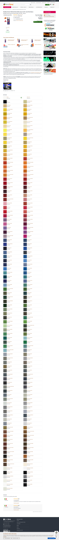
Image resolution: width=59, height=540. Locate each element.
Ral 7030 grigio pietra (29, 390)
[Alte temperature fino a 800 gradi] (50, 34)
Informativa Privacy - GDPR (20, 530)
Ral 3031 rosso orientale (30, 215)
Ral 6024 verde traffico (9, 333)
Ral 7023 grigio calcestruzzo (10, 386)
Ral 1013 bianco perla (29, 121)
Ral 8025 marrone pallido (30, 459)
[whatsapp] (50, 28)
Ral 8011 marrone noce (30, 439)
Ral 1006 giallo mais (29, 113)
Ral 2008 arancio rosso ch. (30, 166)
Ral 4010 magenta (29, 235)
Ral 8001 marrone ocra (30, 427)
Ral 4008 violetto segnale (30, 231)
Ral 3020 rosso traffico (9, 211)
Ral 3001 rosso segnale (30, 178)
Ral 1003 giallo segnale (9, 109)
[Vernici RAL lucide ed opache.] (50, 46)
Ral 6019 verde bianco (9, 325)
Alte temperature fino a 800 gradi (48, 37)
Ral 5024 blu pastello (9, 284)
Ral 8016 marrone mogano (30, 447)
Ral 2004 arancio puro (9, 166)
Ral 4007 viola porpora (9, 231)
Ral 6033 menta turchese (30, 345)
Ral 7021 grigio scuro (9, 382)
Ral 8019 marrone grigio (30, 451)
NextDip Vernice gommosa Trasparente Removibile (11, 40)
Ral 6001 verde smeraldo (10, 288)
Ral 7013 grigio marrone (30, 374)
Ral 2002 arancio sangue (10, 162)
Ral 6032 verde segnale (10, 345)
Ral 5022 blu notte (9, 280)
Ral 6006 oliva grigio (29, 296)
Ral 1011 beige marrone (30, 117)
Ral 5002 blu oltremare (9, 243)
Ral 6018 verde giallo (29, 321)
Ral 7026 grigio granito (9, 390)
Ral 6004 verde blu (29, 292)
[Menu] (57, 531)
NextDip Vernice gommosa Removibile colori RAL (24, 40)
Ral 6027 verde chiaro (29, 337)
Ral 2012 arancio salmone (30, 174)
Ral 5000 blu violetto (9, 239)
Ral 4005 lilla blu (9, 227)
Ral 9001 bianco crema (30, 463)
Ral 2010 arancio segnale (30, 170)
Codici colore (18, 528)
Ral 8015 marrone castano (10, 447)
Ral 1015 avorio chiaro (29, 125)
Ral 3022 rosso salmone (30, 211)
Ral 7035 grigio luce (9, 402)
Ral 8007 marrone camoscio (30, 435)
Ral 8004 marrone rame (10, 435)
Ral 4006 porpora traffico (30, 227)
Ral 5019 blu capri (29, 272)
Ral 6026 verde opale (9, 337)
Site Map (18, 525)
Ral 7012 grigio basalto (10, 374)
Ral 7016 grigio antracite (30, 378)
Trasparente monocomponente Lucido (36, 72)
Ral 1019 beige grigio (29, 133)
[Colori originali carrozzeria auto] (50, 40)
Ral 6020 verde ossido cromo (30, 325)
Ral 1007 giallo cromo (9, 117)
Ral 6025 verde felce (29, 333)
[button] (53, 5)
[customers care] (50, 24)
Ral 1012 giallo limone (9, 121)
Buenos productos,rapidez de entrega (49, 16)
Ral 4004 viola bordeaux (30, 223)
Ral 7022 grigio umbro (29, 382)
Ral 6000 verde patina (29, 284)
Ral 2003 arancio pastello (30, 162)
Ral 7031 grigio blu (9, 394)
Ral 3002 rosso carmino (10, 182)
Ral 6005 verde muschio (10, 296)
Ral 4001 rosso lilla (9, 219)
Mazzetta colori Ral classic (38, 44)
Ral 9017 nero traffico (29, 484)
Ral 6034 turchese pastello (10, 349)
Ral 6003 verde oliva (9, 292)
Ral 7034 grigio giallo (29, 398)
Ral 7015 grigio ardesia (9, 378)
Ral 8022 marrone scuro (10, 455)
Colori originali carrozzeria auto (48, 43)
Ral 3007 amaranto (9, 190)
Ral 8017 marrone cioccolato (10, 451)
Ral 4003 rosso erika (9, 223)
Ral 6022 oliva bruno (29, 329)
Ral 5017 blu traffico (29, 268)
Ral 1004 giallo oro (29, 109)
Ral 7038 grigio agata (29, 406)
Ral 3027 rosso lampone (10, 215)
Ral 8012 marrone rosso (10, 443)
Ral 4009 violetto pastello (10, 235)
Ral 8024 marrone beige (10, 459)
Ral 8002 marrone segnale (10, 431)
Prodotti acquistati (16, 503)
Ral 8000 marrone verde (10, 427)
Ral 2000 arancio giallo (9, 158)
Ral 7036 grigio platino (29, 402)
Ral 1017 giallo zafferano (30, 129)
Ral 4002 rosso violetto (30, 219)
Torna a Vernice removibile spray (8, 37)
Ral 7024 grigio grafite (29, 386)
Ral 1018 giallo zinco (9, 133)
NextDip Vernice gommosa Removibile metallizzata (38, 40)
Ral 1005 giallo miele (9, 113)
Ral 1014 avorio (9, 125)
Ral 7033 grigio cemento (10, 398)
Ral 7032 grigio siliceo (29, 394)
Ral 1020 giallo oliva (9, 137)
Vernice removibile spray (8, 9)
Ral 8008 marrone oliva (10, 439)
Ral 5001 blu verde (29, 239)
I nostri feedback (18, 523)
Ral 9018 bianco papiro (10, 488)
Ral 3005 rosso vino (29, 186)
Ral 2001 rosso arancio (30, 158)
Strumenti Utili (44, 2)
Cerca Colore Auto (7, 7)
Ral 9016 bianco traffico (10, 484)
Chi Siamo (18, 520)
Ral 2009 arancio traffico (10, 170)
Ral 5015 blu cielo (9, 268)
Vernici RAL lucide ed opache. (47, 49)
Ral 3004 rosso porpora (10, 186)
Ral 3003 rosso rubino (29, 182)
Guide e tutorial (33, 2)
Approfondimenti (38, 2)
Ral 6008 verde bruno (29, 300)
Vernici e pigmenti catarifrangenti (48, 55)
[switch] (56, 536)
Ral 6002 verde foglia (29, 288)
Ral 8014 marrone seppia (30, 443)
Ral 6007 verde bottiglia (10, 300)
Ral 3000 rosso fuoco (9, 178)
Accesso (48, 4)
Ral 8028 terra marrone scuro (10, 463)
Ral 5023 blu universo (29, 280)
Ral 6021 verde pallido (9, 329)
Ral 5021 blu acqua (29, 276)
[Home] (3, 9)
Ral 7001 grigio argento (10, 353)
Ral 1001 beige (8, 105)
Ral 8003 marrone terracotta (30, 431)
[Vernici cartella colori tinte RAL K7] (50, 71)
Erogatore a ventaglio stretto (11, 44)
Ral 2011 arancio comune (10, 174)
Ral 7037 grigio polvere (9, 406)
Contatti (48, 2)
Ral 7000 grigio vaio (29, 349)
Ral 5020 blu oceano (9, 276)
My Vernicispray (53, 2)
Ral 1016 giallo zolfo (9, 129)
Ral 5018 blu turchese (9, 272)
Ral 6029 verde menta (29, 341)
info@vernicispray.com (8, 525)
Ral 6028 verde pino (9, 341)
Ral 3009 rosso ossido (29, 190)
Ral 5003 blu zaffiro (29, 243)
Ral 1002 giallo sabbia (29, 105)
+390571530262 (53, 0)
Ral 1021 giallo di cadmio (30, 137)
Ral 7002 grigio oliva (29, 353)
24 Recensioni (21, 14)
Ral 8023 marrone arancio (30, 455)
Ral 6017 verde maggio (9, 321)
